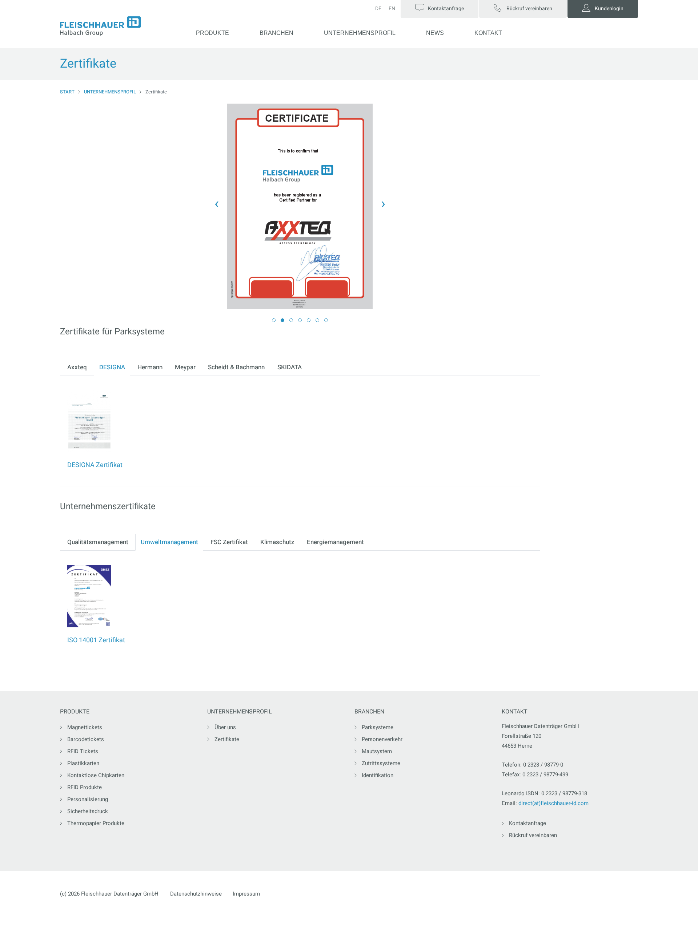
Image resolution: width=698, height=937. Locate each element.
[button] (273, 320)
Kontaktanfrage (527, 823)
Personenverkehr (382, 739)
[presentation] (216, 204)
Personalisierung (87, 799)
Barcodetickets (85, 739)
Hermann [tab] (150, 367)
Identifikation (377, 775)
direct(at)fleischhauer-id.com (553, 803)
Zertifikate (226, 739)
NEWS (435, 33)
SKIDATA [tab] (289, 367)
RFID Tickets (82, 751)
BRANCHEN (276, 33)
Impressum (246, 894)
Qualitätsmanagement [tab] (97, 542)
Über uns (225, 727)
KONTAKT (488, 33)
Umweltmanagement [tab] (169, 542)
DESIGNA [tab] (112, 367)
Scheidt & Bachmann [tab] (236, 367)
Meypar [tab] (185, 367)
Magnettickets (84, 727)
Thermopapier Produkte (95, 823)
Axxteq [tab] (77, 367)
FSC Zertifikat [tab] (229, 542)
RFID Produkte (84, 787)
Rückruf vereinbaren (533, 835)
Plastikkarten (83, 763)
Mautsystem (377, 751)
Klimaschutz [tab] (277, 542)
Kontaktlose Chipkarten (95, 775)
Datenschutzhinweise (196, 894)
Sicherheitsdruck (87, 811)
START (67, 91)
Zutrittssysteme (381, 763)
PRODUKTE (212, 33)
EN (392, 8)
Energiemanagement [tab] (335, 542)
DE (378, 8)
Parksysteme (377, 727)
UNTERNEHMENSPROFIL (360, 33)
